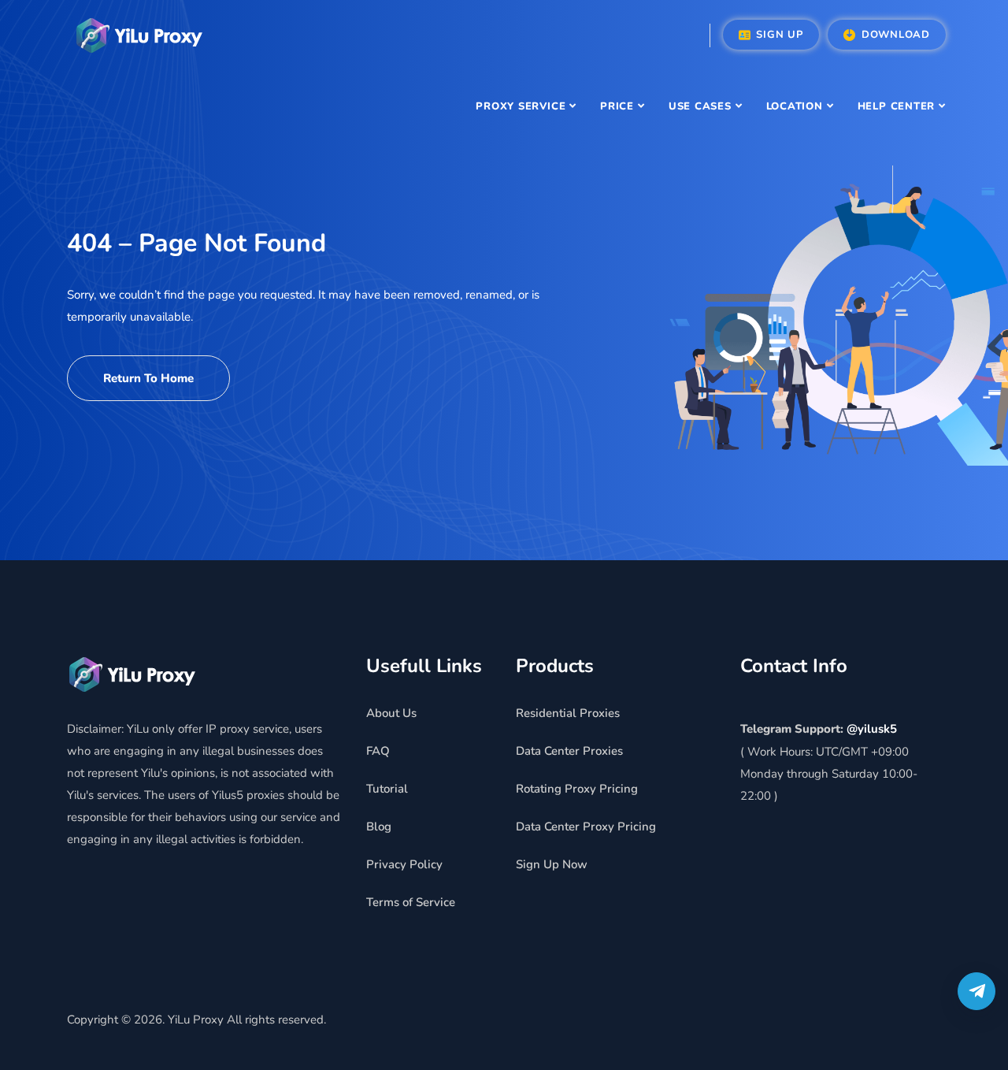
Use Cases (700, 106)
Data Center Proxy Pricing (586, 826)
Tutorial (387, 789)
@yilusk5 (872, 729)
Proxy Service (520, 106)
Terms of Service (410, 902)
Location (794, 106)
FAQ (378, 751)
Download (894, 35)
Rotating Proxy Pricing (577, 789)
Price (617, 106)
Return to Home (148, 378)
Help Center (897, 106)
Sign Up (778, 35)
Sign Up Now (551, 864)
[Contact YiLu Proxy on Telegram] (976, 991)
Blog (378, 826)
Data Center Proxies (569, 751)
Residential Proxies (568, 713)
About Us (391, 713)
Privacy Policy (404, 864)
